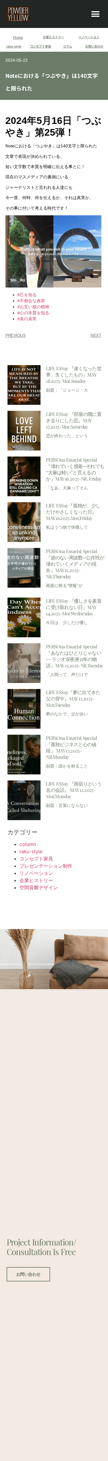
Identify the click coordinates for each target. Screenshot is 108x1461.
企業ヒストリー (53, 37)
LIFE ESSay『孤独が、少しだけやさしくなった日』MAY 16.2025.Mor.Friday (73, 511)
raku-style (13, 46)
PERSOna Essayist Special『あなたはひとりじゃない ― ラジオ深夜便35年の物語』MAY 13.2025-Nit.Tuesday (74, 656)
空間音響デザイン (39, 887)
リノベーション (88, 37)
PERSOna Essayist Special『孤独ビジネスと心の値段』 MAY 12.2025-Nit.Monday (71, 747)
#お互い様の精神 (33, 306)
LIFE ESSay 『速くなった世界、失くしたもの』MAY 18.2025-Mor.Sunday (73, 374)
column (28, 844)
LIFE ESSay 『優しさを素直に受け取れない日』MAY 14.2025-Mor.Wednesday (73, 607)
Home (18, 37)
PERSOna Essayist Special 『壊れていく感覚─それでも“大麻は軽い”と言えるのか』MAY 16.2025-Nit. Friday (75, 469)
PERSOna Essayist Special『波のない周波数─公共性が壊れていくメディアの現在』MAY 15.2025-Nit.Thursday (75, 564)
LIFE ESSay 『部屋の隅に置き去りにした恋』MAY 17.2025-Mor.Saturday (73, 420)
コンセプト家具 (40, 46)
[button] (95, 14)
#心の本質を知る (33, 312)
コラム (67, 46)
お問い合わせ (94, 46)
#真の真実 (27, 318)
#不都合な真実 (31, 300)
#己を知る (27, 294)
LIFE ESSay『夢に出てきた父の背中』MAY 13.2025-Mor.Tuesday (73, 698)
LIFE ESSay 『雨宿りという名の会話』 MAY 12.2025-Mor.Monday (73, 789)
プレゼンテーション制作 (46, 866)
